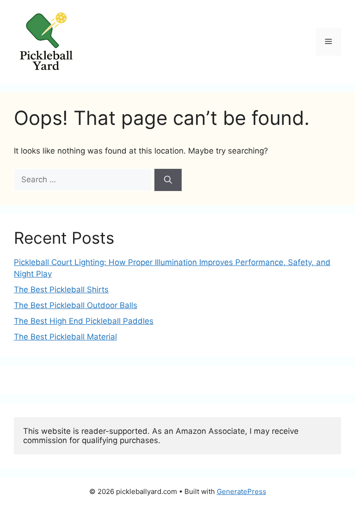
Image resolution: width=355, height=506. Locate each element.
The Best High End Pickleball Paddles (83, 321)
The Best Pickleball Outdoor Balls (75, 305)
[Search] (168, 180)
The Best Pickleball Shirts (61, 289)
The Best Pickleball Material (65, 336)
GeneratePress (241, 491)
